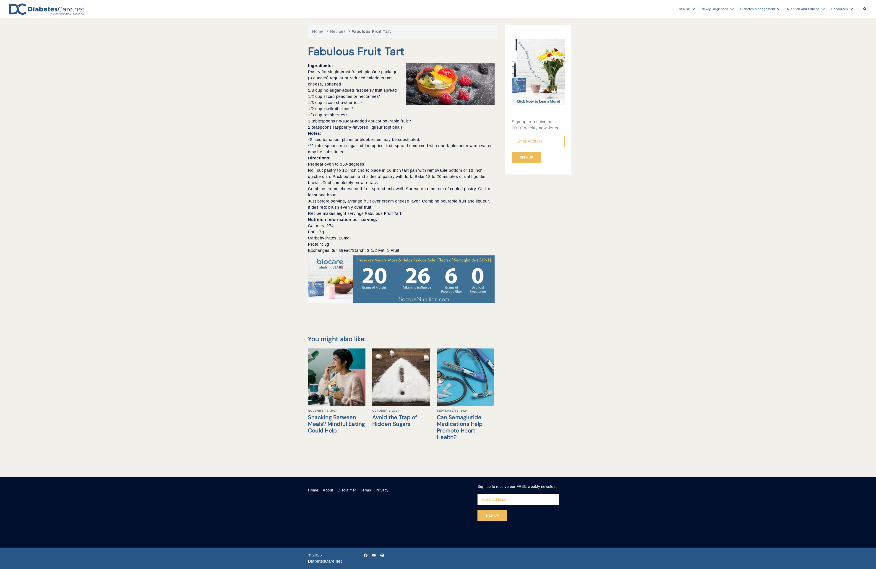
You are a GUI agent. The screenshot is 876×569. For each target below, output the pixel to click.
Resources (839, 9)
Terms (366, 490)
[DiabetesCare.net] (47, 9)
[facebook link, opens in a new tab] (366, 555)
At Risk (684, 9)
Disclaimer (347, 490)
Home (317, 31)
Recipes (338, 31)
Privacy (381, 490)
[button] (865, 9)
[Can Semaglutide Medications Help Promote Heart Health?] (465, 377)
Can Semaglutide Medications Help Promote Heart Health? (460, 427)
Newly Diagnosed (714, 9)
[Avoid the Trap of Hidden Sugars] (401, 377)
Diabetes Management (757, 9)
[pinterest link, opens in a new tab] (382, 555)
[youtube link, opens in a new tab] (374, 555)
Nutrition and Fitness (803, 9)
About (328, 490)
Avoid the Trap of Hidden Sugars (394, 420)
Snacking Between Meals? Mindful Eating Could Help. (336, 424)
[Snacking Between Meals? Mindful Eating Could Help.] (336, 377)
